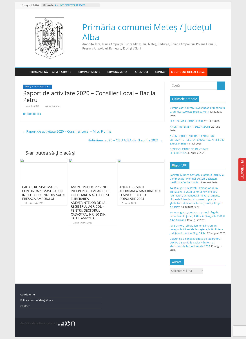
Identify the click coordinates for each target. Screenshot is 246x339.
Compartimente (89, 72)
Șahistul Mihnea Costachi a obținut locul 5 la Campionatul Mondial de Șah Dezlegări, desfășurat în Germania (197, 178)
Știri (184, 165)
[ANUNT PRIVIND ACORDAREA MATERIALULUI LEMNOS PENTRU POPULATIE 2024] (141, 161)
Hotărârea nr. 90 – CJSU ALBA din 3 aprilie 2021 (125, 140)
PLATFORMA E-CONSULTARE (186, 121)
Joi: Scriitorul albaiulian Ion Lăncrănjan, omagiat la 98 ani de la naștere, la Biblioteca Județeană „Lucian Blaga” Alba (196, 229)
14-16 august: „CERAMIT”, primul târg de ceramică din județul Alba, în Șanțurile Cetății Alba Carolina (197, 216)
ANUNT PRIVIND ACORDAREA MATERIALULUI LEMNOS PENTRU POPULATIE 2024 (140, 193)
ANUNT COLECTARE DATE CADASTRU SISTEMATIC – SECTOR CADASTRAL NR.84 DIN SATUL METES (197, 139)
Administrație (61, 72)
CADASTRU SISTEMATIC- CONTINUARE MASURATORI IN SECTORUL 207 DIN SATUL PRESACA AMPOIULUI (43, 193)
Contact (161, 72)
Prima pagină (39, 72)
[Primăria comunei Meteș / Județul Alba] (24, 72)
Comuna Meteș (117, 72)
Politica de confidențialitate (36, 300)
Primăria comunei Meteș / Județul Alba (147, 31)
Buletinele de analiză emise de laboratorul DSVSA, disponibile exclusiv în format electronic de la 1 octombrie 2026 (195, 242)
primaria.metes (53, 105)
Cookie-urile (27, 294)
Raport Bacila (32, 114)
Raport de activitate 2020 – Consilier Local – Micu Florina (66, 131)
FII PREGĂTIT (242, 169)
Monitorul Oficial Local (188, 72)
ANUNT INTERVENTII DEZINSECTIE (190, 126)
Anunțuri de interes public (38, 86)
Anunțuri (141, 72)
